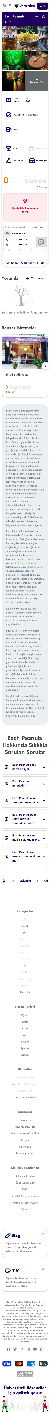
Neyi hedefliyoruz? (25, 1127)
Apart (25, 926)
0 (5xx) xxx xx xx (27, 563)
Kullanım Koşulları (25, 1176)
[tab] (25, 263)
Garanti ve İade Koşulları (25, 1203)
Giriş (43, 6)
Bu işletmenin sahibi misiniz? (15, 227)
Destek (25, 1209)
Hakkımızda (25, 1120)
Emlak (25, 1022)
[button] (45, 366)
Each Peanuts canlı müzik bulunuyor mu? (26, 837)
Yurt (25, 933)
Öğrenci (25, 1015)
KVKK (25, 1189)
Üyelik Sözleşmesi (25, 1183)
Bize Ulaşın (25, 1147)
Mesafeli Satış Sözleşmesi (25, 1196)
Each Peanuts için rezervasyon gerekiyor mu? (26, 856)
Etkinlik (25, 1042)
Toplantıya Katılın (25, 1153)
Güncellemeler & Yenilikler (25, 1133)
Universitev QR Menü (25, 1097)
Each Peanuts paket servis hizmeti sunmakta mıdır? (25, 819)
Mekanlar (25, 992)
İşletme (25, 1048)
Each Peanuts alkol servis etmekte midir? (25, 800)
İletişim (25, 1140)
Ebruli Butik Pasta (17, 374)
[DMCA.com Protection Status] (25, 1374)
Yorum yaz (38, 278)
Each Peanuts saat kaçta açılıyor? (24, 767)
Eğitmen (25, 1055)
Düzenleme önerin (38, 227)
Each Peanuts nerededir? (20, 783)
